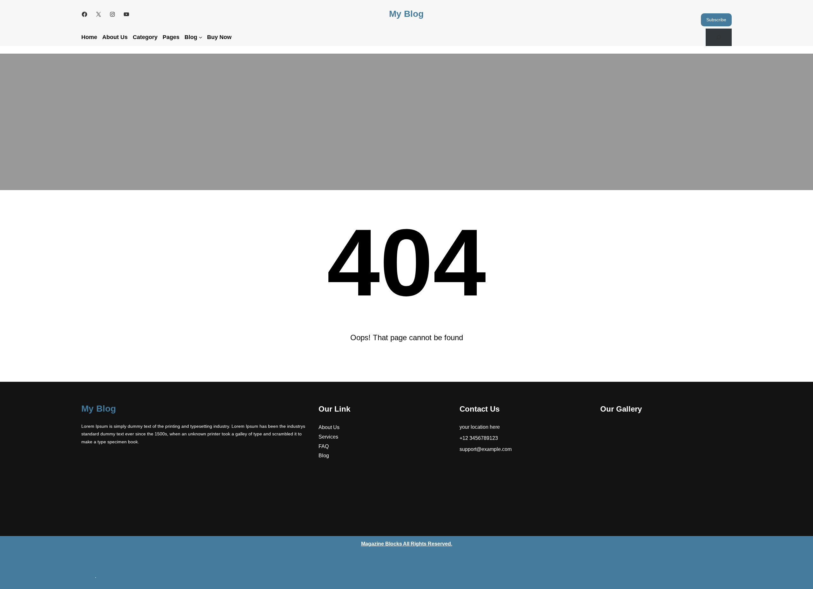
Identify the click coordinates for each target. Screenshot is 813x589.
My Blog (406, 14)
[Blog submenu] (200, 37)
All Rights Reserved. (406, 543)
